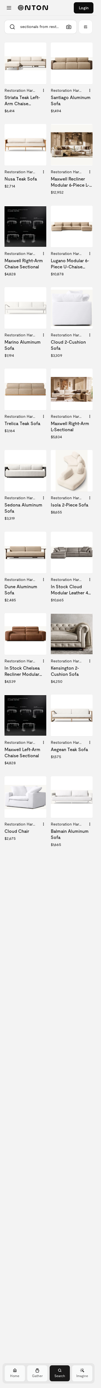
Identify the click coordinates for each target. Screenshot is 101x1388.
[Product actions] (43, 90)
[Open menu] (9, 7)
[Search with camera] (68, 27)
